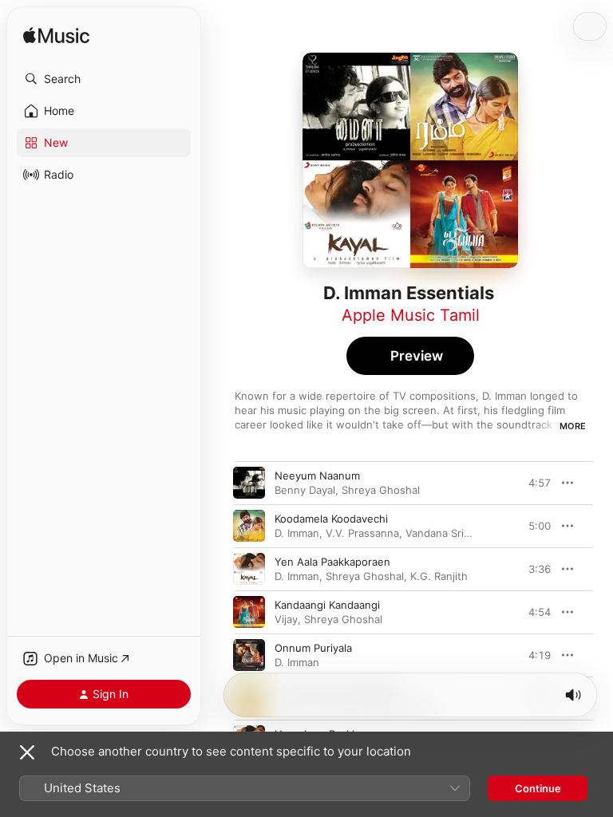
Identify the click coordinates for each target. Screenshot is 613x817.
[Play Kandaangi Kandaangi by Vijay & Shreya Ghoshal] (249, 612)
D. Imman (297, 533)
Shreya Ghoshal (381, 489)
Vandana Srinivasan (453, 533)
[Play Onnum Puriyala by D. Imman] (249, 655)
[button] (104, 79)
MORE (573, 426)
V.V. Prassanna (362, 533)
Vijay (286, 619)
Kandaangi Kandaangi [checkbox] (327, 604)
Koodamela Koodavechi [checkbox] (331, 518)
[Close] (27, 752)
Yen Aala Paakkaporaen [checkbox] (332, 561)
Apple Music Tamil (411, 315)
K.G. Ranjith (439, 576)
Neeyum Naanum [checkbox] (317, 475)
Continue (538, 788)
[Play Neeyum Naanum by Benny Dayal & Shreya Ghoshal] (249, 483)
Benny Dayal (305, 489)
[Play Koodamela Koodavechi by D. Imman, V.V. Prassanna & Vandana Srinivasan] (249, 526)
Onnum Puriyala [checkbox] (313, 647)
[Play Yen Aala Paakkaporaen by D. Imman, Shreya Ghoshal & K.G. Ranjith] (249, 569)
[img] (56, 36)
